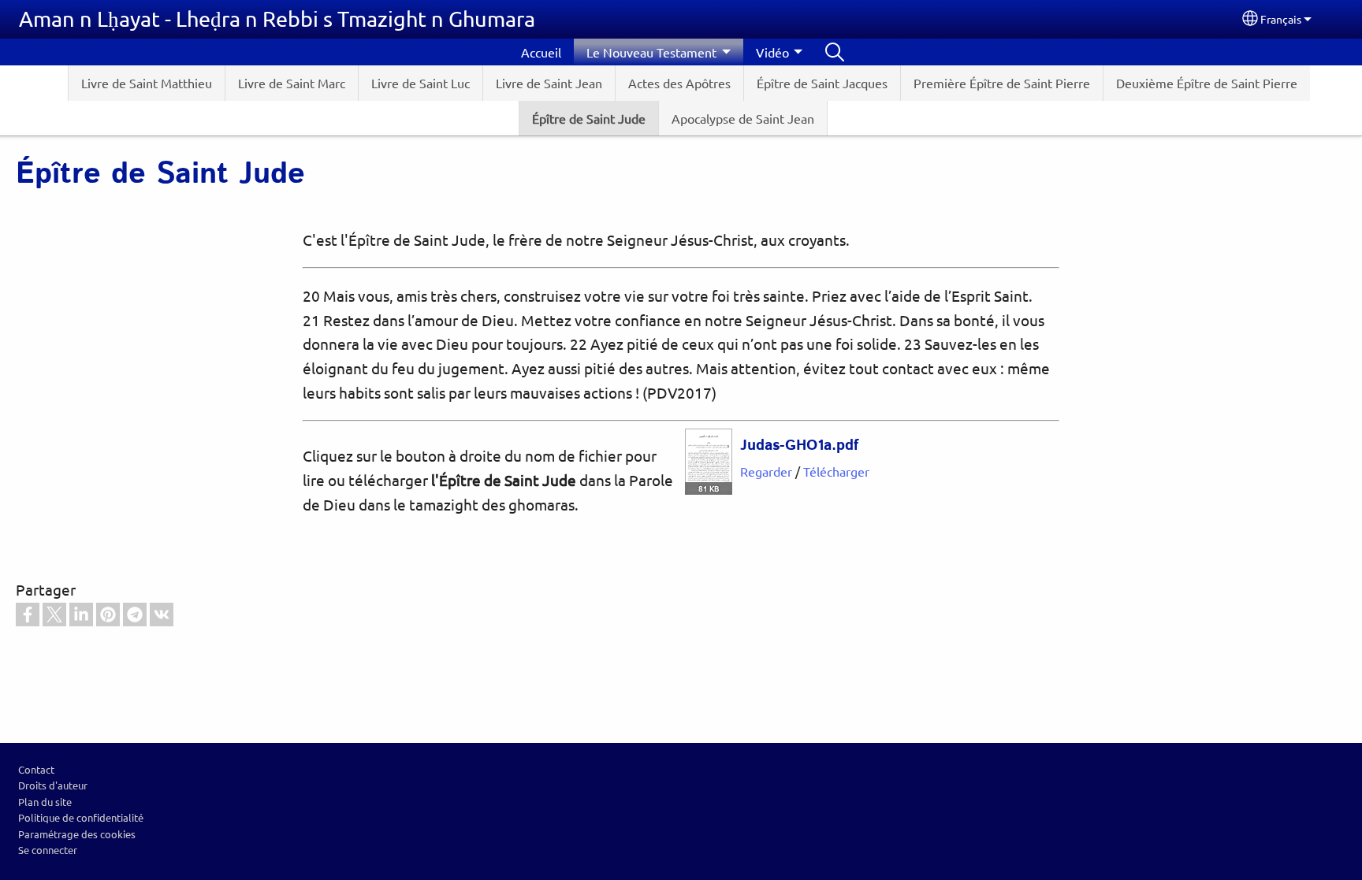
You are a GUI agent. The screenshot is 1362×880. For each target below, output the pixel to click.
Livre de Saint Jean (549, 83)
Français (1280, 19)
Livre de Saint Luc (420, 83)
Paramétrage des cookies (77, 834)
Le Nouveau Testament (651, 52)
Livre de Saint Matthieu (146, 83)
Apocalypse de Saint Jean (743, 118)
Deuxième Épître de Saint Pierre (1206, 83)
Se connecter (47, 849)
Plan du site (45, 801)
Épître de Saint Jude (589, 118)
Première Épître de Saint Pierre (1002, 83)
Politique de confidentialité (80, 817)
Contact (36, 769)
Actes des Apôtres (679, 83)
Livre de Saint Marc (291, 83)
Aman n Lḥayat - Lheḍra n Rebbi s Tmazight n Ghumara (277, 19)
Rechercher (835, 52)
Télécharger (836, 471)
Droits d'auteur (52, 785)
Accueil (541, 52)
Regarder (766, 471)
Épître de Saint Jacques (822, 83)
